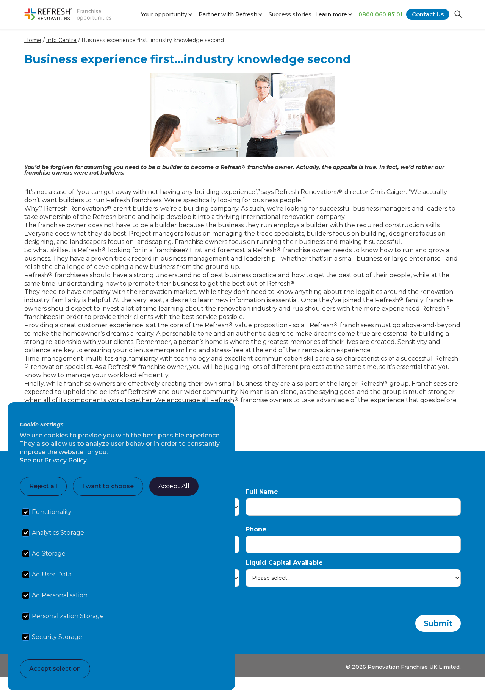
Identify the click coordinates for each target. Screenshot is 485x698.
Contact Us (428, 14)
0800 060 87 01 (380, 14)
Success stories (290, 14)
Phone (256, 529)
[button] (168, 14)
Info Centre (61, 40)
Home (32, 40)
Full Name (262, 491)
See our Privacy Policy (53, 460)
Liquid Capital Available (284, 562)
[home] (67, 14)
